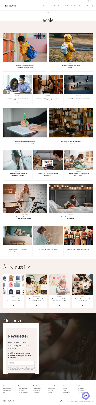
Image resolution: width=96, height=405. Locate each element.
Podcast (81, 5)
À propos (67, 401)
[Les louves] (10, 6)
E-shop (87, 5)
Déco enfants (21, 390)
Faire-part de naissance (23, 392)
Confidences (50, 390)
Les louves (8, 401)
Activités (65, 388)
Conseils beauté (36, 390)
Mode (19, 394)
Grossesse (50, 394)
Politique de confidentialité (84, 401)
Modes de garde (66, 392)
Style (54, 5)
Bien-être (60, 5)
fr (3, 0)
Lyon (4, 392)
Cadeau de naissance (22, 388)
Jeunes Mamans (51, 388)
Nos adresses (46, 5)
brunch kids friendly (7, 390)
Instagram (88, 1)
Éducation (65, 390)
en (4, 0)
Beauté (35, 386)
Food (64, 394)
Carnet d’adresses (36, 388)
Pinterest (90, 1)
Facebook (87, 1)
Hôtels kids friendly (7, 388)
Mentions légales (74, 401)
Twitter (92, 1)
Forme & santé (36, 392)
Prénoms (50, 392)
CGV (92, 401)
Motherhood (68, 5)
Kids (75, 5)
